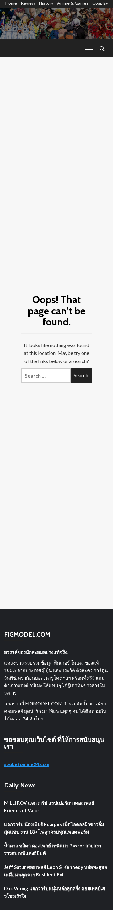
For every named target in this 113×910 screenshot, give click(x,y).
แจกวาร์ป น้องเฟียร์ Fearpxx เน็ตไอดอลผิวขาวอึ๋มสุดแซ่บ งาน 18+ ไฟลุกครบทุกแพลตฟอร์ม (54, 828)
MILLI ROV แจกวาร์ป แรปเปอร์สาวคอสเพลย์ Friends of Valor (49, 806)
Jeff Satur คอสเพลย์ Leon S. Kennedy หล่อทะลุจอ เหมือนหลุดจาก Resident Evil (55, 870)
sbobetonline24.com (26, 764)
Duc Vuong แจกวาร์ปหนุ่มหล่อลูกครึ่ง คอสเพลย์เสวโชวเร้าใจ (54, 892)
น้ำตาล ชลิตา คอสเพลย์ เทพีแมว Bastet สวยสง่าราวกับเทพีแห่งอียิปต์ (52, 849)
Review (28, 3)
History (46, 3)
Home (11, 3)
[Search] (102, 48)
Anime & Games (73, 3)
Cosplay (100, 3)
